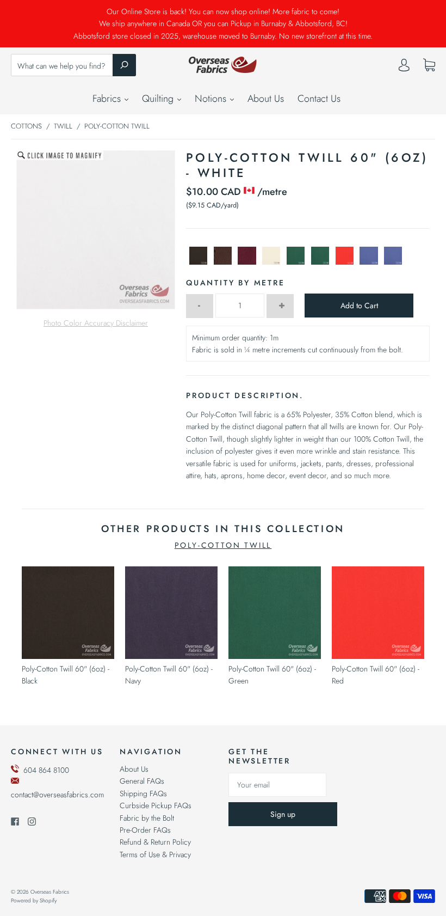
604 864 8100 (46, 770)
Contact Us (319, 98)
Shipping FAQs (143, 793)
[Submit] (124, 65)
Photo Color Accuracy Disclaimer (96, 322)
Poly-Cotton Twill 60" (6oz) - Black (65, 674)
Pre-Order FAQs (145, 830)
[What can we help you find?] (73, 65)
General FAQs (142, 780)
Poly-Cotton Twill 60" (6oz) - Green (272, 674)
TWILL (63, 126)
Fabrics (107, 98)
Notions (212, 98)
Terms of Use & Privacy (155, 854)
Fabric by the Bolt (147, 818)
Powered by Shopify (34, 900)
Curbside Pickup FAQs (155, 805)
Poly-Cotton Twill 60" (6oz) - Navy (169, 674)
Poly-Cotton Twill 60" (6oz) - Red (375, 674)
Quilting (159, 98)
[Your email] (277, 785)
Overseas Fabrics (49, 892)
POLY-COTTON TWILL (117, 126)
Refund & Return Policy (155, 841)
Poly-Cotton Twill (223, 545)
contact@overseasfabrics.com (57, 794)
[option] (95, 229)
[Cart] (429, 65)
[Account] (404, 67)
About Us (265, 98)
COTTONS (26, 126)
